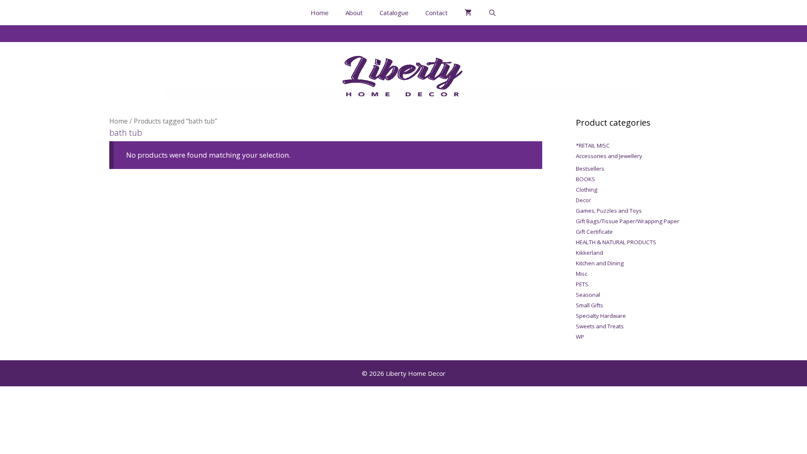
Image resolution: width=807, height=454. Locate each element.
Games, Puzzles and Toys (609, 210)
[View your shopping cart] (468, 12)
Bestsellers (590, 168)
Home (320, 12)
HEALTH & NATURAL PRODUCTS (616, 242)
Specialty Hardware (601, 315)
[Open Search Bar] (492, 12)
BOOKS (585, 179)
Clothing (586, 189)
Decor (583, 200)
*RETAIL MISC (593, 145)
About (354, 12)
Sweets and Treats (600, 326)
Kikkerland (589, 252)
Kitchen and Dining (600, 263)
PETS (582, 284)
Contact (436, 12)
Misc (581, 273)
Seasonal (588, 294)
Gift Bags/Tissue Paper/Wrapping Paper (627, 221)
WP (580, 336)
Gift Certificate (594, 231)
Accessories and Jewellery (609, 156)
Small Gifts (589, 305)
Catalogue (394, 12)
